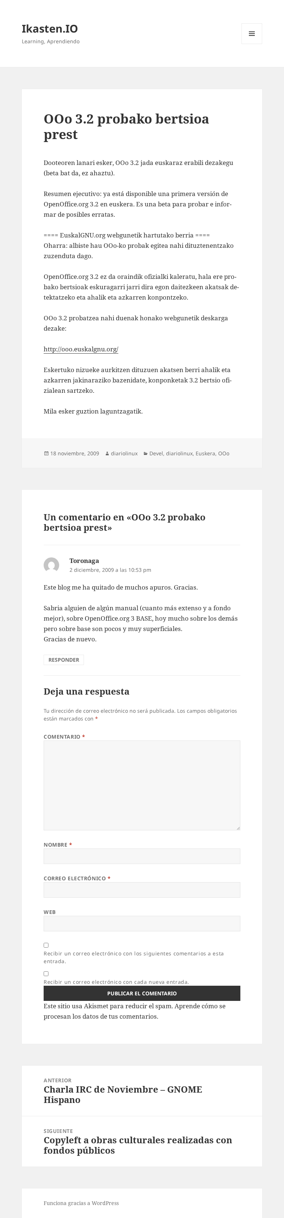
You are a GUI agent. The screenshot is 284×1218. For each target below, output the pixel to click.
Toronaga (84, 560)
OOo (223, 453)
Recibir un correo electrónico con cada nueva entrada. (116, 981)
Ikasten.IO (50, 28)
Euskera (205, 453)
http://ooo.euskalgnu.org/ (81, 349)
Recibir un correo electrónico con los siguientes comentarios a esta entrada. (134, 957)
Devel (156, 453)
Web (50, 911)
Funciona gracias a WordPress (81, 1203)
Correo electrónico (77, 878)
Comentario (64, 736)
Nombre (58, 844)
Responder (63, 659)
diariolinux (124, 453)
